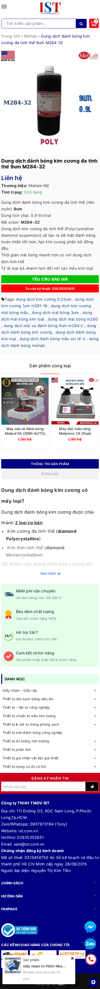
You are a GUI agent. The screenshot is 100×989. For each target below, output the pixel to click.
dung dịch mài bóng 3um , (56, 312)
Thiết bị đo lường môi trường (25, 741)
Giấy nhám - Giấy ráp (19, 690)
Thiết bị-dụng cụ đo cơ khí (24, 766)
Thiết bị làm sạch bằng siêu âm (28, 699)
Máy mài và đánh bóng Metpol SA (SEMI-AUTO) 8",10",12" (25, 431)
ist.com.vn (28, 830)
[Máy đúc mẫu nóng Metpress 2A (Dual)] (75, 401)
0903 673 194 (46, 639)
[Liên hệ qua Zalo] (90, 944)
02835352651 (30, 837)
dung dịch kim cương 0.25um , (45, 299)
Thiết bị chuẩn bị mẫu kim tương (29, 716)
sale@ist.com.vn (29, 844)
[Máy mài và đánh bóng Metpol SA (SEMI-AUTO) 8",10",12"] (25, 401)
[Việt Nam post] (43, 954)
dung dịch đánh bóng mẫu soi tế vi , (54, 338)
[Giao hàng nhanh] (14, 954)
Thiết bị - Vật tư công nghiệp (26, 707)
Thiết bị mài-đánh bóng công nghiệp (32, 732)
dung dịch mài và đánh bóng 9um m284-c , (45, 325)
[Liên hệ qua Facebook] (90, 927)
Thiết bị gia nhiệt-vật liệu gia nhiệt (30, 758)
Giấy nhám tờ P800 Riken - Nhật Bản (53, 966)
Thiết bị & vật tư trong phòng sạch (30, 724)
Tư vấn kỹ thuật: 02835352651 (50, 288)
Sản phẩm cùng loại (50, 365)
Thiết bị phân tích (16, 749)
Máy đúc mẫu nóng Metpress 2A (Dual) (75, 431)
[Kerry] (72, 954)
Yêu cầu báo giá (50, 279)
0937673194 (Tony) (48, 824)
